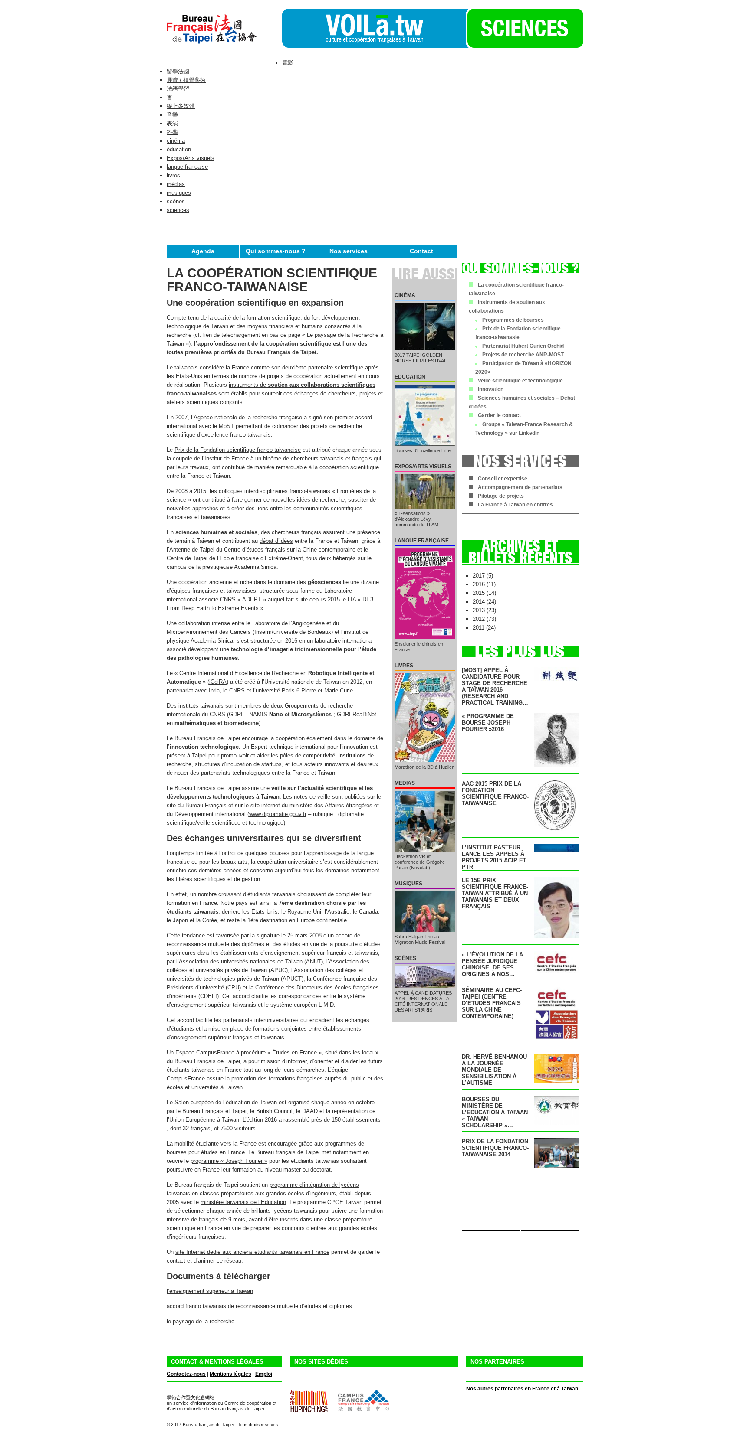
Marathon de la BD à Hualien (424, 767)
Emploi (263, 1374)
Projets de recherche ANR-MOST (523, 355)
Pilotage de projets (501, 496)
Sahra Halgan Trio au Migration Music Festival (420, 939)
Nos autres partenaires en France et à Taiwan (522, 1389)
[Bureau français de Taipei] (224, 45)
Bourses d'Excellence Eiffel (423, 450)
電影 (287, 62)
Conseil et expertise (502, 479)
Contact (421, 251)
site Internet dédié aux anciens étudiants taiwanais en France (252, 1252)
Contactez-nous (186, 1374)
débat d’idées (276, 541)
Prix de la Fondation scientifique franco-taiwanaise (237, 450)
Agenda (202, 251)
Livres (404, 666)
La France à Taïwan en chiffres (515, 505)
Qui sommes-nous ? (276, 251)
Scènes (405, 958)
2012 (479, 619)
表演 (172, 123)
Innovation (490, 389)
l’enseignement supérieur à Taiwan (210, 1291)
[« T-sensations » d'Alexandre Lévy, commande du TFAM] (425, 491)
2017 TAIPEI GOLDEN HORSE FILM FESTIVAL (421, 357)
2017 (479, 575)
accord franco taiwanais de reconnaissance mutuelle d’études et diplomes (259, 1306)
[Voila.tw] (374, 28)
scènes (176, 201)
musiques (179, 192)
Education (410, 377)
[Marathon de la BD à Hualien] (425, 717)
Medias (405, 783)
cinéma (176, 140)
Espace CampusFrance (204, 1052)
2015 (479, 593)
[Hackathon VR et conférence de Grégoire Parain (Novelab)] (425, 821)
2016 (479, 584)
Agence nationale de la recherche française (248, 417)
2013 (479, 610)
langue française (187, 166)
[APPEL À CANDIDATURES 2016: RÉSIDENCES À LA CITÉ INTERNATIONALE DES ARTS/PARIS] (425, 977)
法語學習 (178, 88)
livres (173, 175)
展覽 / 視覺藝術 (186, 80)
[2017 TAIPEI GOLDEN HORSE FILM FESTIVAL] (425, 326)
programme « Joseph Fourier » (229, 1161)
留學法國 (178, 71)
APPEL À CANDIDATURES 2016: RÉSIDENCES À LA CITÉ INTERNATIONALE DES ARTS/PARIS (423, 1001)
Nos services (348, 251)
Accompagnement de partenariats (520, 487)
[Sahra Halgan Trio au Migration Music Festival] (425, 911)
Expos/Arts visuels (190, 158)
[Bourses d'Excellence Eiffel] (425, 415)
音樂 (172, 114)
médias (176, 184)
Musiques (408, 884)
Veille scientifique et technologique (520, 381)
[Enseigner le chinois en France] (425, 593)
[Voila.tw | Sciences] (524, 45)
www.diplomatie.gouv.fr (277, 814)
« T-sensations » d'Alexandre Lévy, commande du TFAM (416, 519)
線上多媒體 (181, 106)
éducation (179, 149)
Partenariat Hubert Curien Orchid (523, 346)
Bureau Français (206, 805)
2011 (478, 627)
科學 (172, 132)
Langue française (422, 541)
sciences (178, 210)
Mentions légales (230, 1374)
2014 (479, 601)
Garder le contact (499, 415)
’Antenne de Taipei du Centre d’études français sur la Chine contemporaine (261, 549)
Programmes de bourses (513, 320)
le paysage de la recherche (200, 1321)
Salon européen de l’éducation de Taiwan (225, 1102)
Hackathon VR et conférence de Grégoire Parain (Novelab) (420, 862)
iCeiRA (218, 682)
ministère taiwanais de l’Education (243, 1202)
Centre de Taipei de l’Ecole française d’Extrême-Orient (235, 558)
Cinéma (405, 295)
